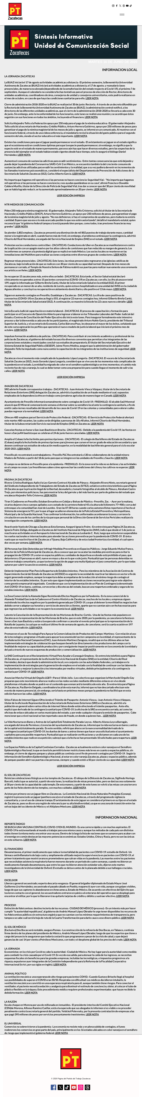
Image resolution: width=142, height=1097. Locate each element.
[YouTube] (127, 5)
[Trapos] (87, 1087)
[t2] (123, 5)
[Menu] (122, 14)
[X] (120, 5)
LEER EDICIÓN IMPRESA (71, 195)
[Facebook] (116, 5)
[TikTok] (130, 5)
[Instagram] (113, 5)
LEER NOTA (92, 98)
